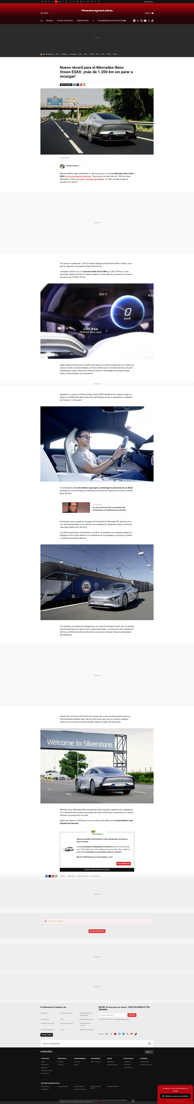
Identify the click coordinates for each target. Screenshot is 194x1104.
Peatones (64, 54)
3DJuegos (60, 1061)
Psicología (73, 54)
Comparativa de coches (85, 1024)
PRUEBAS (49, 21)
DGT (57, 54)
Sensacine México (79, 1086)
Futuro (62, 1030)
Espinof (76, 1064)
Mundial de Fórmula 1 (87, 1030)
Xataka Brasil (45, 1089)
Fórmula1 (44, 1013)
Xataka (43, 1061)
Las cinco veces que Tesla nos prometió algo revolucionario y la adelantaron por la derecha (109, 508)
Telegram (134, 20)
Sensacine (77, 1061)
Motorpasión (97, 10)
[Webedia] (46, 1051)
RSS (127, 1033)
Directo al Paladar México (96, 1087)
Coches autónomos (47, 1030)
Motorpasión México (113, 1086)
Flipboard (81, 84)
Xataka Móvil (44, 1064)
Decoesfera (127, 1064)
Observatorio (83, 21)
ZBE (80, 54)
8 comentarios (67, 84)
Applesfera (44, 1067)
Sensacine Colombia (80, 1089)
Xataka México (45, 1086)
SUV (103, 54)
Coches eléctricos (83, 876)
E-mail (84, 84)
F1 (93, 21)
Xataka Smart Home (47, 1070)
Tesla (108, 54)
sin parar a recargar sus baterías (90, 179)
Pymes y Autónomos (146, 1064)
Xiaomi (115, 54)
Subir (148, 1052)
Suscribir (132, 1015)
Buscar (149, 1043)
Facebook (138, 20)
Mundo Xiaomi (45, 1073)
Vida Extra (60, 1064)
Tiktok (152, 20)
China (91, 54)
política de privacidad (123, 1019)
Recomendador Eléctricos (109, 21)
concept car (97, 876)
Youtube (145, 20)
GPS (97, 54)
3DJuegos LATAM (63, 1086)
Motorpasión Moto (112, 1064)
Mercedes (71, 876)
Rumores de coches (47, 1023)
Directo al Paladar (96, 1061)
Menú (46, 13)
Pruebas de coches (86, 1019)
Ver (98, 931)
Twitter (149, 20)
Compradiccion (128, 1067)
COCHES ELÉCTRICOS (65, 21)
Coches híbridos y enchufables (86, 1014)
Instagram (141, 20)
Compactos (45, 1019)
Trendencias (127, 1061)
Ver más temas (47, 1035)
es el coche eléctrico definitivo (78, 176)
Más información (124, 863)
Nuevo (147, 13)
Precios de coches (66, 1023)
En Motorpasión (97, 504)
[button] (73, 165)
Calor (85, 54)
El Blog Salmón (144, 1061)
